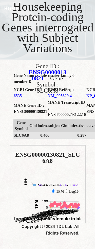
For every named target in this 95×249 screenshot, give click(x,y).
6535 (18, 96)
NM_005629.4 (60, 96)
